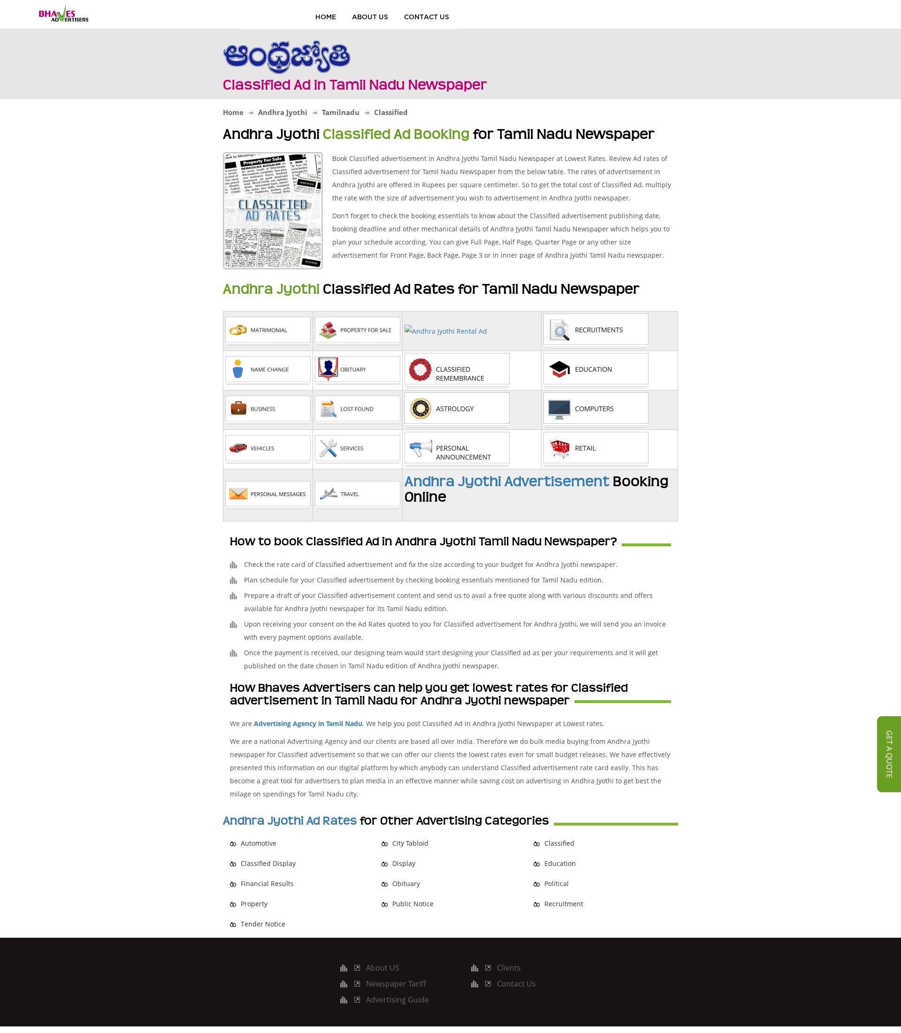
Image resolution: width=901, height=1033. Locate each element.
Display (403, 863)
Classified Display (268, 863)
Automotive (258, 843)
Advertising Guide (397, 1000)
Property (254, 903)
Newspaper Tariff (396, 984)
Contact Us (426, 16)
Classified (559, 843)
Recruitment (563, 903)
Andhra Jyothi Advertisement (507, 481)
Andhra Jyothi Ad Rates (290, 821)
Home (325, 16)
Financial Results (267, 883)
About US (370, 16)
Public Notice (413, 903)
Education (560, 863)
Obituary (406, 883)
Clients (509, 968)
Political (556, 883)
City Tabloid (410, 843)
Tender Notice (263, 923)
